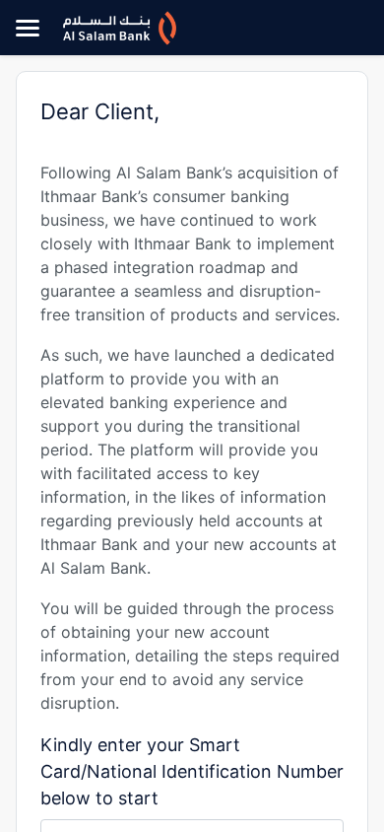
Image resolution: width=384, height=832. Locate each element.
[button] (27, 27)
